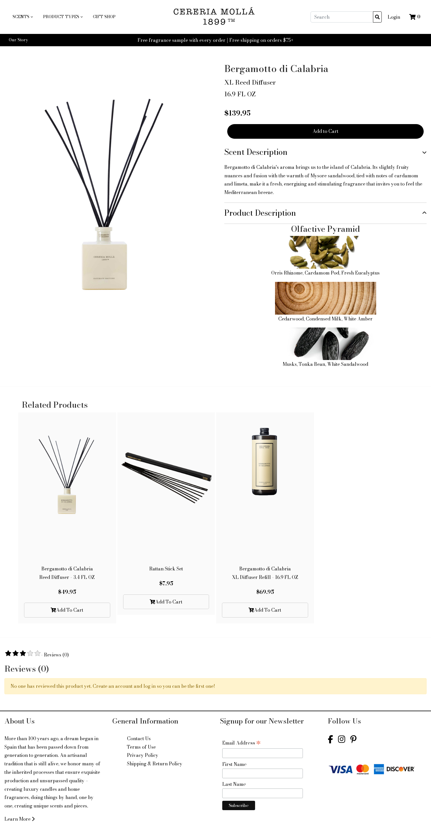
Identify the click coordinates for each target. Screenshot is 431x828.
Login (394, 16)
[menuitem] (22, 17)
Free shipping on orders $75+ (261, 40)
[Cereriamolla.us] (216, 17)
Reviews (56, 654)
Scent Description (256, 152)
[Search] (377, 17)
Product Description (260, 213)
